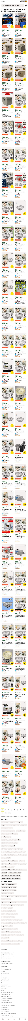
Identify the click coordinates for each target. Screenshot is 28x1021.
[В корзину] (12, 26)
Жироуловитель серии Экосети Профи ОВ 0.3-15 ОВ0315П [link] (7, 112)
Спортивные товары (5, 994)
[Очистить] (22, 5)
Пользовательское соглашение (8, 1005)
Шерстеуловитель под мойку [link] (7, 299)
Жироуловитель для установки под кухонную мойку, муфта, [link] (7, 537)
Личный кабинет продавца (7, 952)
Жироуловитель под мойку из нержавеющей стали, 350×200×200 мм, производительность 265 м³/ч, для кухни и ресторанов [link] (7, 773)
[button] (26, 5)
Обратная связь (4, 1007)
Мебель (3, 971)
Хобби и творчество (5, 986)
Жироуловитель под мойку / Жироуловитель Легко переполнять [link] (7, 378)
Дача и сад (3, 988)
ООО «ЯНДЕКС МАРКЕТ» (10, 1013)
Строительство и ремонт (6, 998)
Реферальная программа (6, 963)
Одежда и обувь (5, 979)
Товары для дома (5, 980)
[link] (12, 822)
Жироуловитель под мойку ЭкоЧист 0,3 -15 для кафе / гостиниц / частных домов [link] (20, 299)
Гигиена (3, 975)
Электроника (4, 977)
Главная (3, 1019)
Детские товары (5, 1000)
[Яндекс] (11, 1016)
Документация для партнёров (8, 956)
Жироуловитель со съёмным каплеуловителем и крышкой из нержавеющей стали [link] (19, 458)
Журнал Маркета (5, 1011)
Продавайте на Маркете (6, 954)
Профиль (25, 1019)
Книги (2, 990)
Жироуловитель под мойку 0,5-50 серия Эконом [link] (19, 85)
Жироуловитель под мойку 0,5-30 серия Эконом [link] (19, 58)
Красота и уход (4, 984)
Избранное (14, 1019)
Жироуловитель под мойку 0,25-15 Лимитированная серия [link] (7, 32)
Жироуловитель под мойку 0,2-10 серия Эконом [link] (6, 58)
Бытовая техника (5, 973)
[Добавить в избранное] (12, 14)
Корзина (19, 1019)
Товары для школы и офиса (7, 992)
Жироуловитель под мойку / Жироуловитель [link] (20, 510)
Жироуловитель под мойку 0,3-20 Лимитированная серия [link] (20, 32)
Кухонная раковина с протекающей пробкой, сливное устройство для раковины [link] (20, 325)
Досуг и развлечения (6, 969)
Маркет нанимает (5, 1009)
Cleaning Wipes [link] (18, 773)
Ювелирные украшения (6, 1002)
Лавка (8, 1019)
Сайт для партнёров (5, 958)
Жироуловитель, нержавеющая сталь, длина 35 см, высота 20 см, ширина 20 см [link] (20, 564)
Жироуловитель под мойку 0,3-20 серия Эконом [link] (6, 85)
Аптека (2, 982)
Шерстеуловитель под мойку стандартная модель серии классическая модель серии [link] (20, 245)
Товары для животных (6, 996)
